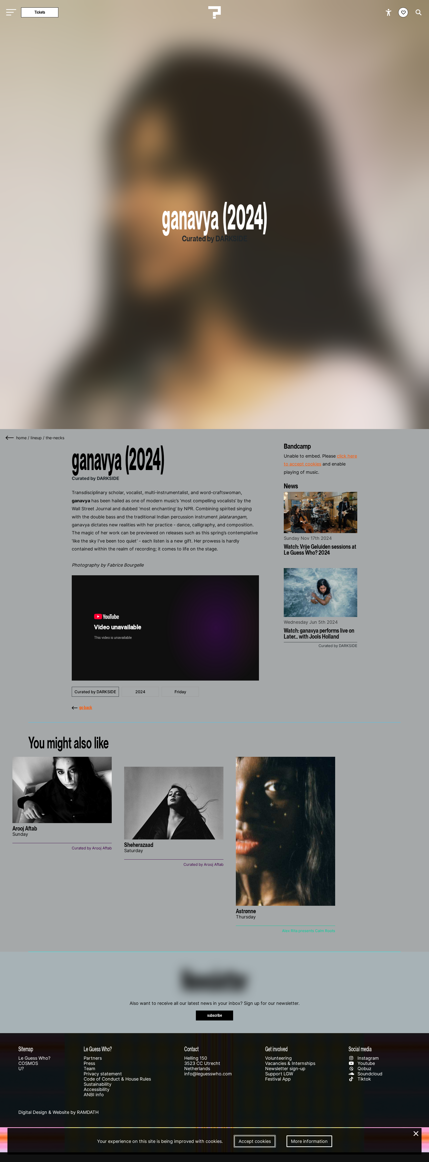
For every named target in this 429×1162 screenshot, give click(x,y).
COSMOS (28, 1063)
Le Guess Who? (34, 1058)
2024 (140, 691)
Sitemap (25, 1049)
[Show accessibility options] (389, 12)
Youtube (365, 1063)
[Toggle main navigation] (10, 12)
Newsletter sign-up (285, 1068)
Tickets (40, 12)
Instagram (367, 1058)
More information (309, 1141)
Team (89, 1068)
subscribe (214, 1015)
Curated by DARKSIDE (95, 691)
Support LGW (279, 1073)
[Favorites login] (403, 12)
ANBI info (94, 1094)
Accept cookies (255, 1141)
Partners (93, 1058)
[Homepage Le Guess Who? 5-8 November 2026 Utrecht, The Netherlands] (214, 12)
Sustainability (97, 1084)
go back (85, 707)
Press (89, 1063)
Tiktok (363, 1079)
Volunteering (278, 1058)
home (21, 437)
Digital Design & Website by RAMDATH (58, 1112)
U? (21, 1068)
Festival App (278, 1079)
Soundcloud (369, 1073)
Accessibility (96, 1089)
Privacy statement (103, 1073)
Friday (180, 691)
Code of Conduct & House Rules (117, 1079)
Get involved (276, 1049)
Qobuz (363, 1068)
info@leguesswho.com (208, 1073)
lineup (36, 437)
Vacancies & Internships (290, 1063)
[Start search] (417, 12)
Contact (191, 1049)
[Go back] (10, 438)
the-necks (55, 437)
